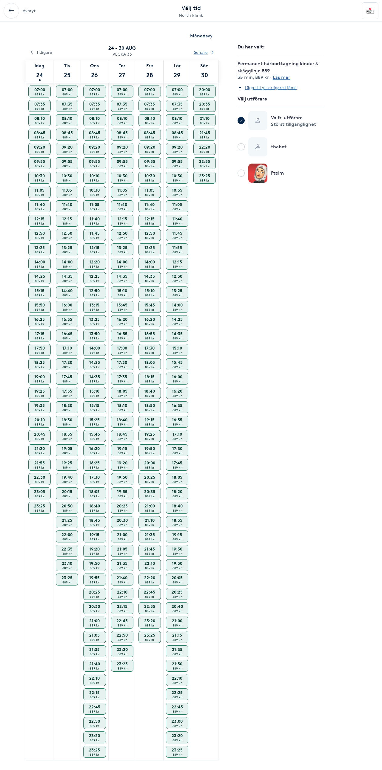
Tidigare (44, 52)
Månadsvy (201, 36)
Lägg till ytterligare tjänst (271, 87)
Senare (201, 52)
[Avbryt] (11, 11)
